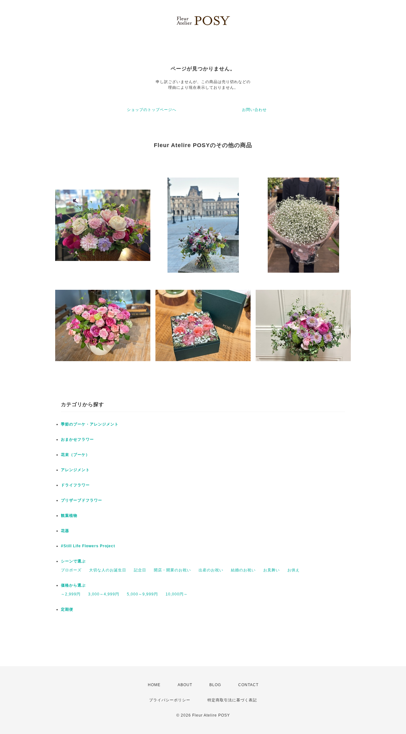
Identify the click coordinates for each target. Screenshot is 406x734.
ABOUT (185, 685)
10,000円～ (177, 594)
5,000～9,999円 (142, 594)
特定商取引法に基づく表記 (232, 700)
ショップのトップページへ (151, 109)
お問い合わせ (254, 109)
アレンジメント (75, 470)
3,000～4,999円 (103, 594)
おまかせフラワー (77, 439)
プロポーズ (71, 570)
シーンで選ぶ (73, 561)
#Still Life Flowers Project (88, 546)
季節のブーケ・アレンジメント (90, 424)
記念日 (140, 570)
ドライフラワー (75, 485)
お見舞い (271, 570)
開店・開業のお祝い (172, 570)
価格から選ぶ (73, 585)
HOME (154, 685)
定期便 (67, 609)
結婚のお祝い (243, 570)
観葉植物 (69, 515)
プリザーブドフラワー (81, 500)
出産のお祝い (211, 570)
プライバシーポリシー (169, 700)
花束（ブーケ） (75, 454)
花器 (65, 531)
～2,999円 (71, 594)
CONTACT (248, 685)
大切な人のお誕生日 (107, 570)
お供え (293, 570)
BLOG (215, 685)
